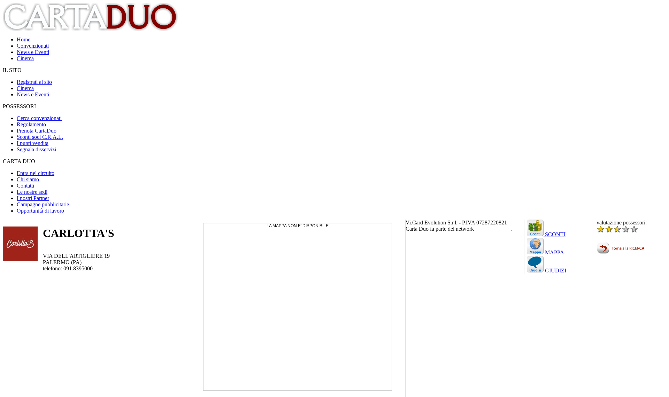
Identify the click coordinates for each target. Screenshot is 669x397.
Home (23, 39)
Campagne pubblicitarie (43, 204)
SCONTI (555, 234)
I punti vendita (32, 143)
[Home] (91, 29)
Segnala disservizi (36, 149)
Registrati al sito (34, 82)
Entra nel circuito (35, 173)
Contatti (25, 186)
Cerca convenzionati (39, 118)
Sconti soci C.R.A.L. (40, 137)
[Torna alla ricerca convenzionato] (621, 252)
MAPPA (554, 252)
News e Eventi (33, 52)
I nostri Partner (33, 198)
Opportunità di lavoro (40, 211)
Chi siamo (28, 179)
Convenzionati (33, 46)
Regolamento (31, 124)
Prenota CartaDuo (36, 131)
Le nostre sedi (32, 192)
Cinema (25, 58)
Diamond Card (493, 229)
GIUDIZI (555, 270)
